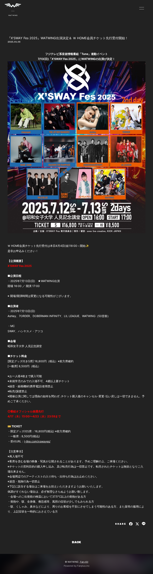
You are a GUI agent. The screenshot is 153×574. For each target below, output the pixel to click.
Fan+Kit (84, 561)
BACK (76, 542)
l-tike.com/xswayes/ (37, 441)
